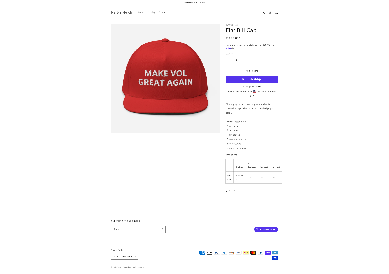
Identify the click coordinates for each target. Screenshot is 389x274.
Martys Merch (122, 267)
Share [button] (232, 190)
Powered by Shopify (136, 267)
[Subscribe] (162, 229)
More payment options (252, 86)
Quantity (229, 53)
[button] (263, 12)
